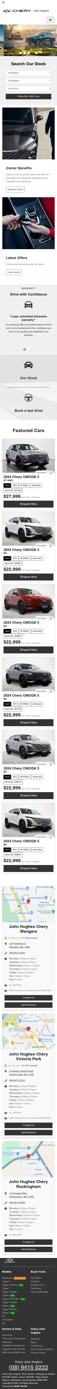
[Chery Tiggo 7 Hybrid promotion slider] (28, 53)
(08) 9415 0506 (17, 1203)
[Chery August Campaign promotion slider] (21, 53)
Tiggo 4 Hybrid (10, 1285)
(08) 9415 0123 (17, 1080)
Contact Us (28, 998)
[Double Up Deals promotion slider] (25, 53)
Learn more (14, 272)
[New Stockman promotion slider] (36, 53)
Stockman (7, 1278)
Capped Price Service (13, 1349)
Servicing (7, 1335)
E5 (3, 1323)
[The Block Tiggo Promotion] (28, 40)
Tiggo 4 (6, 1281)
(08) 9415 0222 (17, 953)
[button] (50, 20)
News (34, 1342)
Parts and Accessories (13, 1339)
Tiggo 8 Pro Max (10, 1299)
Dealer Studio (20, 1386)
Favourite (41, 473)
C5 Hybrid (7, 1320)
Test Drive (36, 1288)
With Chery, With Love (13, 1352)
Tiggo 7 (6, 1288)
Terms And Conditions (42, 1349)
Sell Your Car (37, 1285)
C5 (3, 1316)
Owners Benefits (39, 1292)
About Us (35, 1339)
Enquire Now (28, 504)
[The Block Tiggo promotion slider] (32, 53)
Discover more (15, 189)
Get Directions (28, 1005)
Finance (35, 1281)
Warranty (7, 1342)
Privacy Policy (38, 1353)
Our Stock (36, 1278)
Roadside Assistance (13, 1346)
